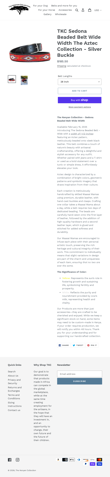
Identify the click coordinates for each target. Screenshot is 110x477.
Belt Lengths (65, 76)
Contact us (14, 410)
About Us (13, 375)
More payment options (80, 107)
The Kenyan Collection (26, 470)
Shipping (61, 66)
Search (12, 371)
